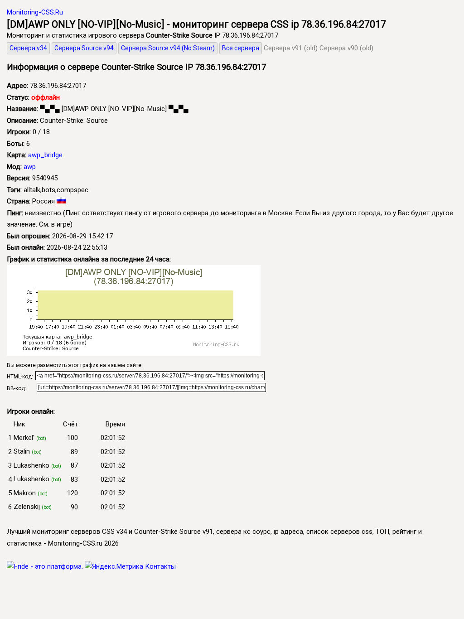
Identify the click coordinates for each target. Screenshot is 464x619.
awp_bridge (45, 155)
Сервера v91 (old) (291, 48)
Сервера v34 (28, 48)
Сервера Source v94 (84, 48)
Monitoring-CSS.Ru (35, 12)
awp (30, 167)
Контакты (160, 566)
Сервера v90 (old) (346, 48)
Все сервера (240, 48)
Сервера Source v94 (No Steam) (168, 48)
